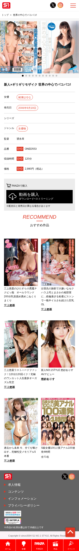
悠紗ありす (48, 379)
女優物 (22, 128)
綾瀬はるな (24, 97)
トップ (5, 15)
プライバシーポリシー (24, 505)
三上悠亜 (9, 305)
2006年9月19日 (27, 108)
